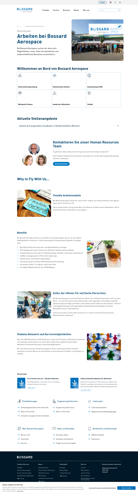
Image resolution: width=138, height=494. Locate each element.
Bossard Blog (64, 470)
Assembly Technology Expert (25, 475)
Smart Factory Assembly (24, 473)
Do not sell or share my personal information (102, 488)
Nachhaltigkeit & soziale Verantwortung (88, 479)
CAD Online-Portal (43, 473)
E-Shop (22, 478)
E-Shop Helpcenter (65, 473)
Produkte (45, 10)
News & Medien (85, 475)
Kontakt (102, 2)
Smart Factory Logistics (24, 470)
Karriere (83, 467)
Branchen (66, 10)
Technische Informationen (45, 478)
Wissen (76, 10)
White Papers (42, 475)
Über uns (86, 10)
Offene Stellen (85, 470)
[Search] (119, 10)
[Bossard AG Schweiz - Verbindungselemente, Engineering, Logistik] (17, 26)
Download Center (43, 467)
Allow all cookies (126, 488)
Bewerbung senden (61, 164)
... (22, 26)
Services (56, 10)
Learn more (20, 491)
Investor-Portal (85, 473)
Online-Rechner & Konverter (46, 470)
